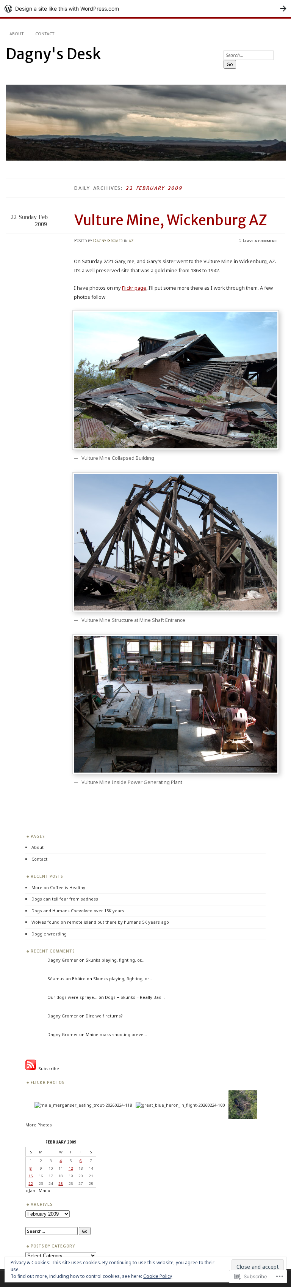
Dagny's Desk (53, 54)
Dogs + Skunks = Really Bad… (135, 997)
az (131, 240)
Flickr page (134, 287)
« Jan (30, 1190)
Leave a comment (259, 240)
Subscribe (47, 1068)
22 (30, 1183)
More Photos (38, 1125)
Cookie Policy (157, 1276)
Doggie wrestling (49, 934)
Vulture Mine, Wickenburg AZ (170, 220)
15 (30, 1175)
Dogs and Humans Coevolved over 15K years (77, 910)
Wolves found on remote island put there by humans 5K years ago (100, 922)
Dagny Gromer (108, 240)
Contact (45, 33)
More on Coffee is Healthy (58, 887)
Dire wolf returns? (104, 1016)
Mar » (44, 1190)
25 (60, 1183)
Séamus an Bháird (66, 978)
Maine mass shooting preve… (116, 1034)
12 (71, 1168)
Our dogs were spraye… (72, 997)
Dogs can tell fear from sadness (64, 899)
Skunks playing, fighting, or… (115, 960)
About (16, 33)
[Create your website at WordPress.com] (145, 8)
